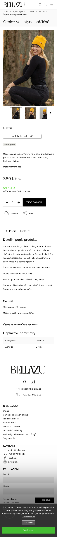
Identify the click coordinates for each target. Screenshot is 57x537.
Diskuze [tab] (25, 231)
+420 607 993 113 (31, 394)
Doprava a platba (11, 426)
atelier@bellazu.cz (31, 388)
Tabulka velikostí (11, 418)
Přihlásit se (46, 501)
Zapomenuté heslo (11, 502)
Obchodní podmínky (12, 430)
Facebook (24, 382)
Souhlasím (28, 530)
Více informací (28, 516)
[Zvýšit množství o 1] (18, 202)
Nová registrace (10, 499)
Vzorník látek (9, 422)
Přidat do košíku (34, 202)
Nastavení (28, 522)
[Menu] (52, 5)
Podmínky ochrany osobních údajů (19, 434)
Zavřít (47, 221)
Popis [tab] (12, 231)
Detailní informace (12, 166)
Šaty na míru (9, 438)
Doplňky (40, 340)
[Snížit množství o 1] (7, 202)
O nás (6, 410)
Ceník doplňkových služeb (15, 414)
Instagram (32, 382)
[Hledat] (40, 4)
